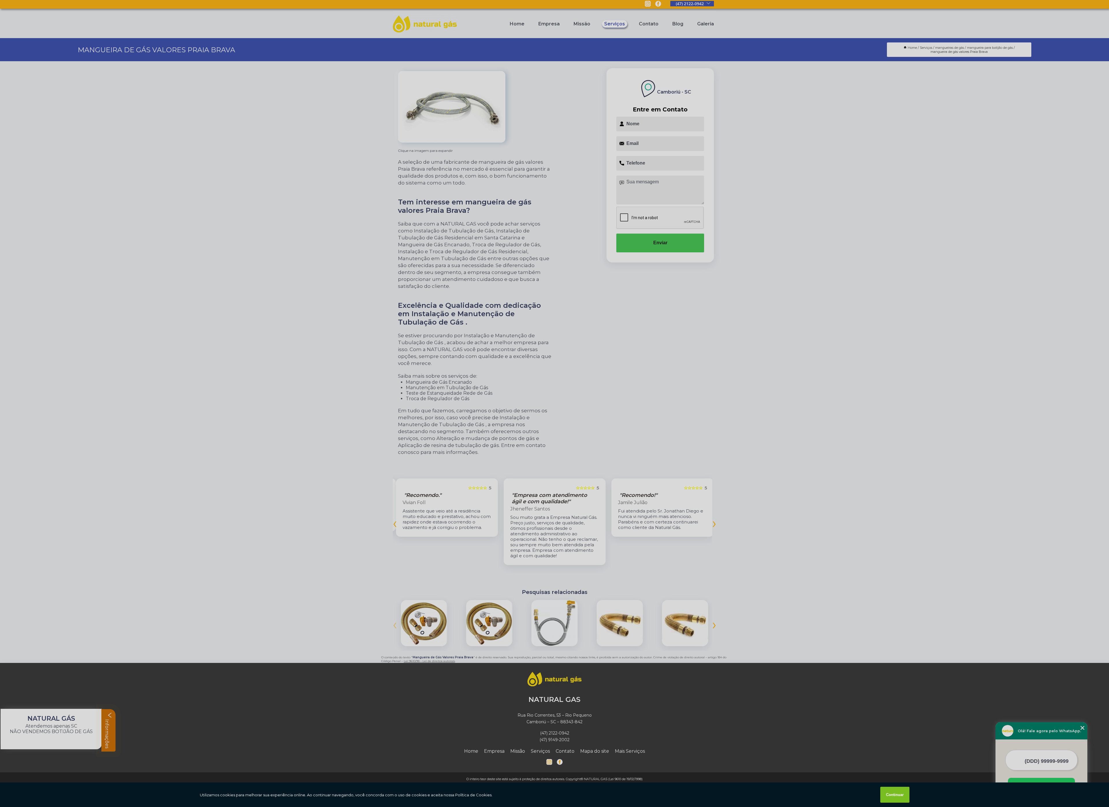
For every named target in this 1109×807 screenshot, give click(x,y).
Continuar (895, 795)
